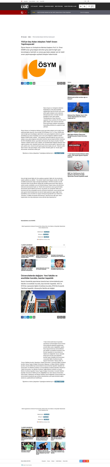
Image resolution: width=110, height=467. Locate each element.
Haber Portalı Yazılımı (27, 465)
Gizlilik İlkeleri (58, 461)
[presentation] (25, 12)
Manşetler (26, 1)
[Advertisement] (55, 25)
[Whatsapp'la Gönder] (31, 83)
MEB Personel (59, 6)
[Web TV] (85, 1)
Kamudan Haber (49, 6)
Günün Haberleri (32, 1)
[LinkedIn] (28, 83)
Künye (48, 461)
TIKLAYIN (47, 231)
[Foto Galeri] (88, 1)
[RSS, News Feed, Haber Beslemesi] (87, 461)
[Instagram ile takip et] (84, 461)
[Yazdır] (34, 83)
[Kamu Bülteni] (24, 6)
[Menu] (81, 6)
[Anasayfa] (21, 1)
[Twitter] (25, 83)
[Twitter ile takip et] (81, 461)
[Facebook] (22, 83)
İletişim (52, 461)
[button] (58, 83)
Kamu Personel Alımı (70, 6)
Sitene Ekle (42, 1)
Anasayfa (44, 461)
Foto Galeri (34, 6)
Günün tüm (84, 12)
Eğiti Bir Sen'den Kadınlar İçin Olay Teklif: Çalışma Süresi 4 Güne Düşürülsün (54, 12)
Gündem (41, 6)
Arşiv (38, 1)
